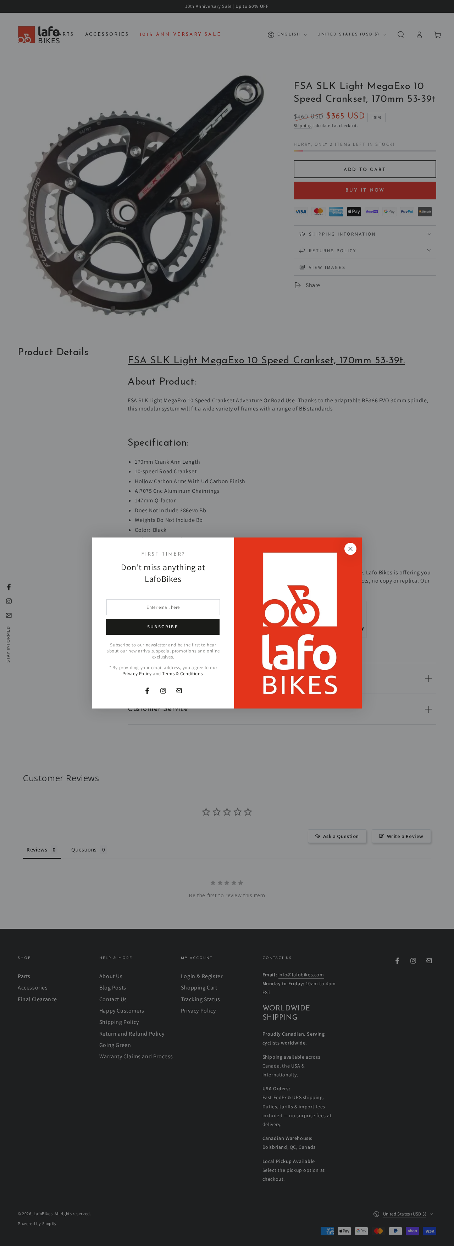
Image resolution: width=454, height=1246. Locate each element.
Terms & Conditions (182, 674)
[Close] (350, 549)
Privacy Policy (136, 674)
